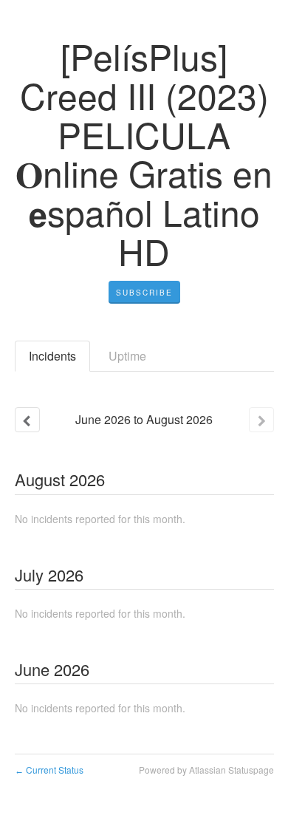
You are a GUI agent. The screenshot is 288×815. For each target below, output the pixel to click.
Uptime (127, 355)
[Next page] (261, 419)
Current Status (49, 769)
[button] (144, 292)
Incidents (52, 355)
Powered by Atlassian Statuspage (206, 769)
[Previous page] (27, 419)
